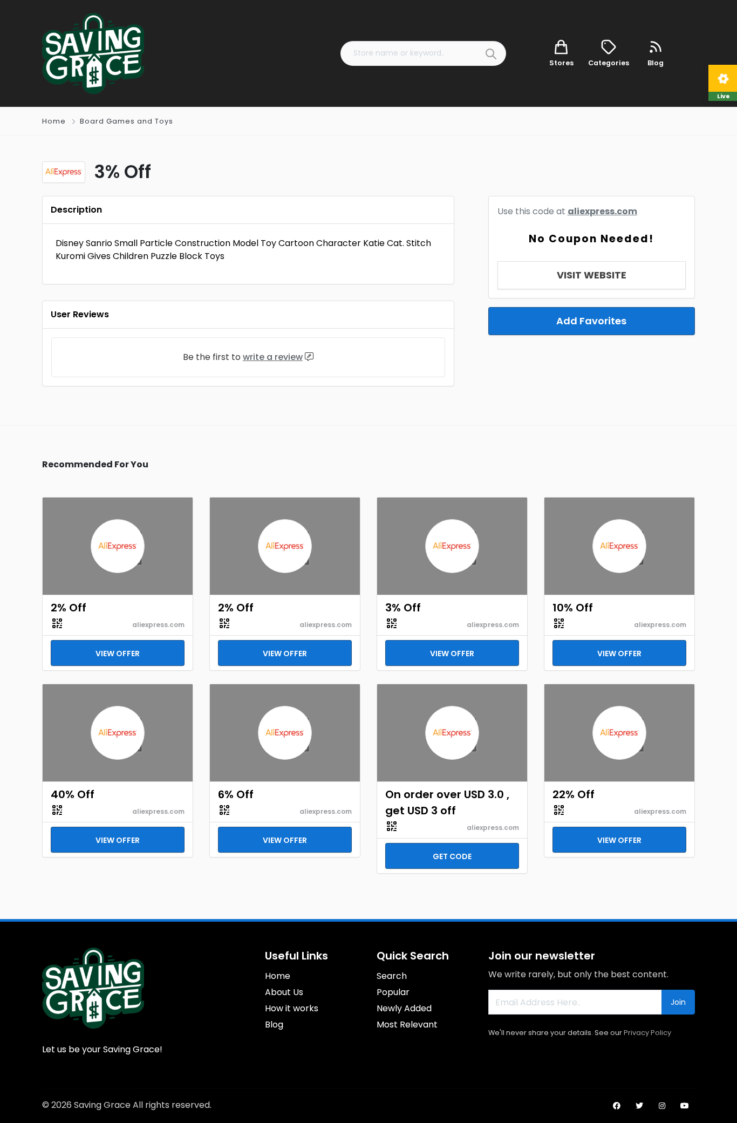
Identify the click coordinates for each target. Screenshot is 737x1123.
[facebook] (616, 1105)
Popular (393, 992)
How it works (291, 1008)
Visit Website (591, 275)
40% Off (72, 794)
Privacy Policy (647, 1032)
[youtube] (684, 1105)
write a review (273, 357)
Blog (274, 1024)
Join (678, 1002)
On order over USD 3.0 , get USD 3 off (447, 802)
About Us (284, 992)
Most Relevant (407, 1024)
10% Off (572, 607)
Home (54, 121)
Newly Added (404, 1008)
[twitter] (639, 1105)
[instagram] (662, 1105)
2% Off (68, 607)
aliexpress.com (602, 211)
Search (392, 976)
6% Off (236, 794)
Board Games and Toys (126, 121)
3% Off (403, 607)
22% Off (573, 794)
